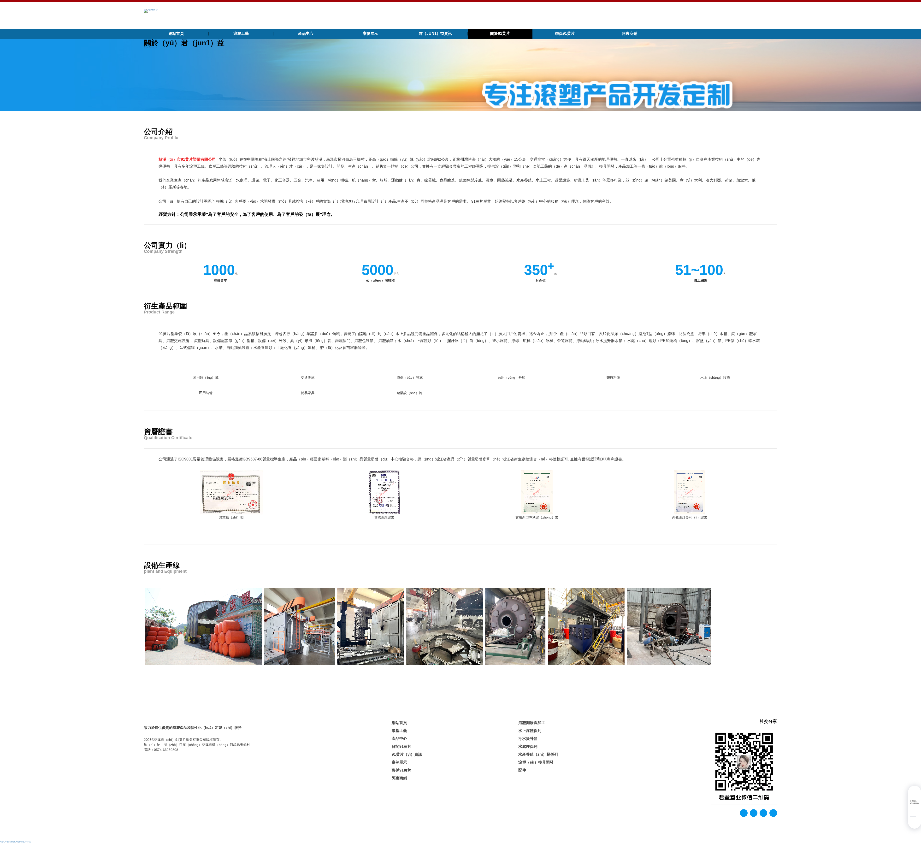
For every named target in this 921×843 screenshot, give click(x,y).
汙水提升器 (527, 739)
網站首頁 (176, 33)
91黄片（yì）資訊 (407, 754)
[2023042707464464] (299, 626)
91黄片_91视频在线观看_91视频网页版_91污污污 (15, 842)
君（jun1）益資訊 (435, 33)
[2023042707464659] (515, 626)
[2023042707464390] (203, 626)
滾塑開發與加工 (531, 723)
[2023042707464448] (370, 626)
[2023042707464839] (669, 626)
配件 (522, 770)
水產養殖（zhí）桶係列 (538, 754)
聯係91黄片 (565, 33)
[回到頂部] (913, 821)
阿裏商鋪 (629, 33)
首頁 (145, 47)
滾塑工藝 (241, 33)
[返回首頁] (151, 11)
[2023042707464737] (586, 626)
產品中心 (305, 33)
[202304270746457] (444, 626)
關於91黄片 (500, 33)
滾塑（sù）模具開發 (536, 762)
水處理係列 (527, 746)
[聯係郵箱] (913, 793)
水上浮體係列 (529, 731)
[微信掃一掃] (913, 811)
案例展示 (370, 33)
